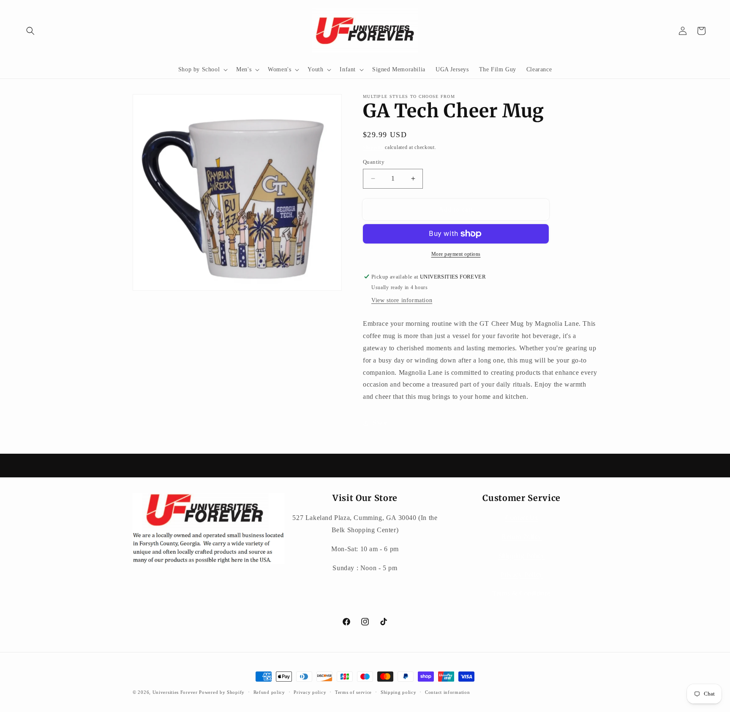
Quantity (373, 162)
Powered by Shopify (222, 692)
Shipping (373, 147)
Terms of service (353, 692)
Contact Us (521, 517)
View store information (401, 300)
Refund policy (269, 692)
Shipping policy (399, 692)
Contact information (447, 692)
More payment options (456, 254)
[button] (30, 31)
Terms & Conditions (521, 593)
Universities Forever (175, 692)
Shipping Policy (521, 555)
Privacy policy (310, 692)
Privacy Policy (521, 574)
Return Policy (521, 536)
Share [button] (380, 423)
